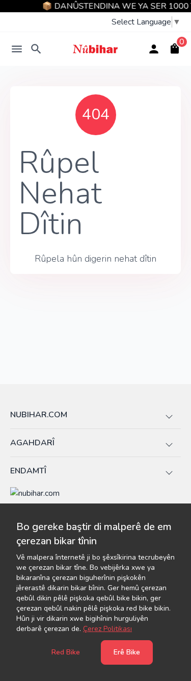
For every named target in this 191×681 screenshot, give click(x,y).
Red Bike (65, 652)
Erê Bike (127, 652)
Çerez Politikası (107, 629)
